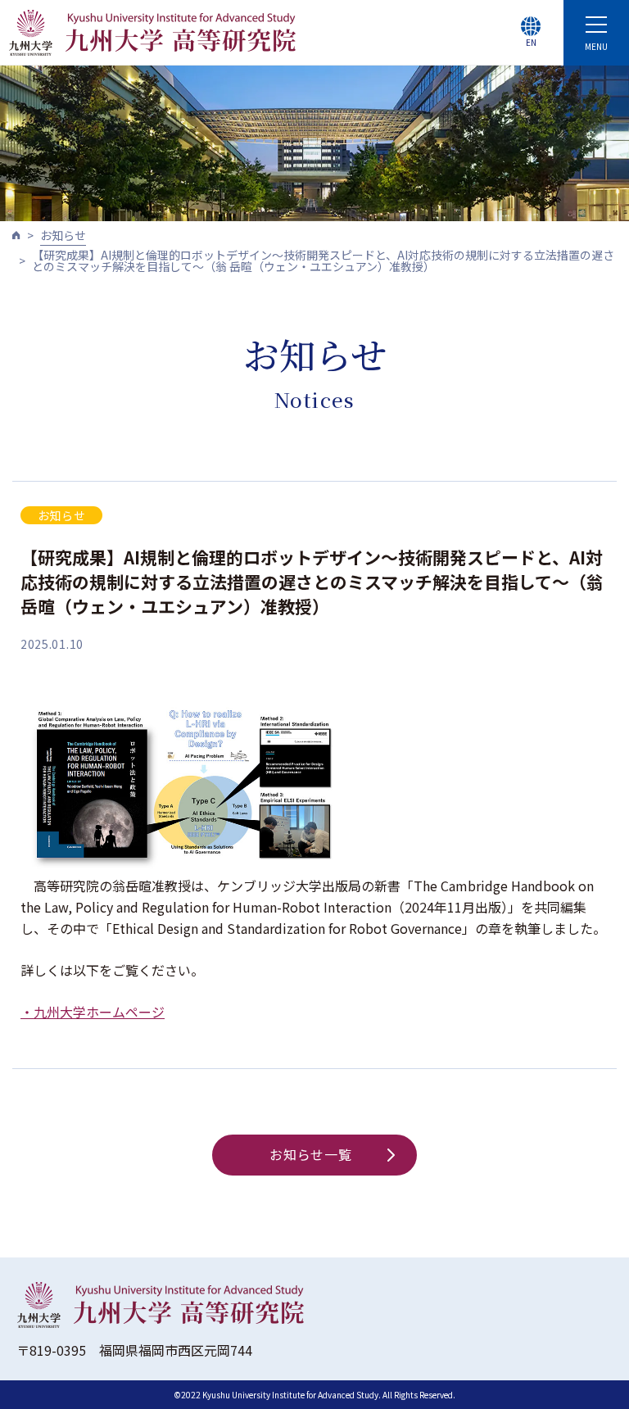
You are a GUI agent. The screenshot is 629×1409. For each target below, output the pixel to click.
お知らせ (63, 235)
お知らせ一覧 (310, 1154)
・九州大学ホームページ (92, 1012)
